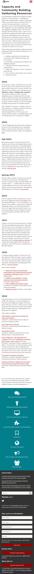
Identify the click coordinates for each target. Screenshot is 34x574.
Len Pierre (24, 201)
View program (11, 168)
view (3, 133)
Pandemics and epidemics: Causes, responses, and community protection (16, 279)
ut (18, 341)
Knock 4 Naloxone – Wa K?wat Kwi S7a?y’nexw (14, 338)
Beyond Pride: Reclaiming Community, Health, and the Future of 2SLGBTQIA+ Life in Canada (16, 486)
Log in (11, 572)
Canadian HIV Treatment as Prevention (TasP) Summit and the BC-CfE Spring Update (16, 477)
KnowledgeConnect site (18, 505)
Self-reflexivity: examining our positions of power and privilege (15, 317)
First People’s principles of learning (13, 355)
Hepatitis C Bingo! (11, 289)
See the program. (12, 265)
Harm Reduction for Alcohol (10, 324)
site (10, 208)
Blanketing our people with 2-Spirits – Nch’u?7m (16, 340)
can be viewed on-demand (21, 240)
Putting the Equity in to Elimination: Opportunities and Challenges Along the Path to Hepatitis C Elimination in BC (18, 272)
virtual (10, 201)
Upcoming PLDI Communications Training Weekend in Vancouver (15, 482)
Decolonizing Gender (8, 331)
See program (24, 189)
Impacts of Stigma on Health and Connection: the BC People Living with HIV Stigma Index (16, 363)
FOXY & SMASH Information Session (17, 284)
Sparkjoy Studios (25, 570)
